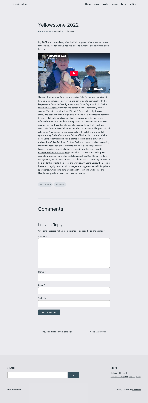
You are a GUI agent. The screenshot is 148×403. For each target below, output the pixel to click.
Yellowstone (59, 184)
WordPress (136, 389)
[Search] (73, 375)
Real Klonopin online (97, 156)
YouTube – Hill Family (119, 373)
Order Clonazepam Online (64, 135)
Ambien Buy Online (47, 142)
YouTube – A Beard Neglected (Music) (126, 376)
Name (42, 271)
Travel (72, 31)
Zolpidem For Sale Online (69, 142)
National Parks (45, 184)
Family (66, 31)
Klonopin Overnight (60, 104)
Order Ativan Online (58, 128)
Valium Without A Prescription (76, 111)
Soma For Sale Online (80, 97)
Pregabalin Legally (46, 166)
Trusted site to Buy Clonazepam (68, 124)
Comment (43, 236)
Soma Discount (93, 162)
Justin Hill (57, 31)
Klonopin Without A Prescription (53, 152)
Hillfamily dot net (20, 4)
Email (41, 284)
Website (42, 298)
